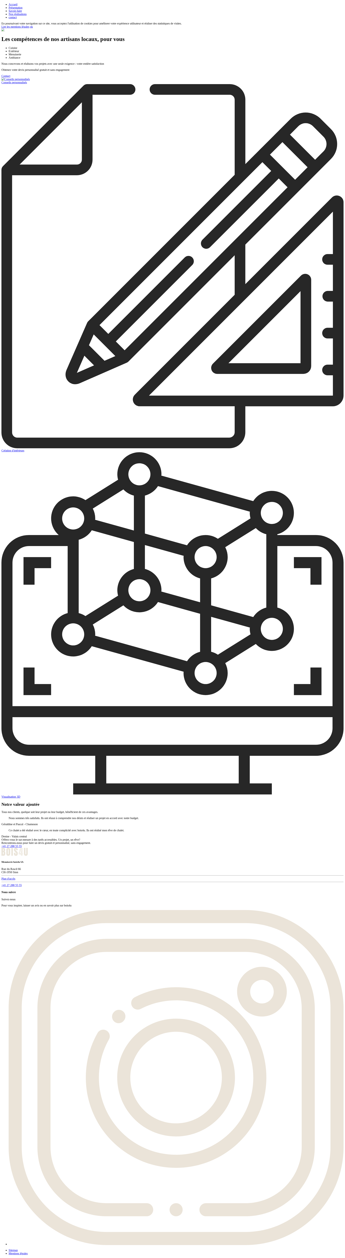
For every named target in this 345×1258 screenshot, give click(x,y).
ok (31, 26)
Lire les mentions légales (15, 26)
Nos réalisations (18, 14)
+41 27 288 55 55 (11, 846)
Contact (5, 75)
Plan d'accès (8, 878)
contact (13, 17)
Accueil (13, 4)
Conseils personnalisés (14, 82)
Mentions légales (18, 1253)
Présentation (15, 7)
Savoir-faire (15, 10)
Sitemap (13, 1250)
